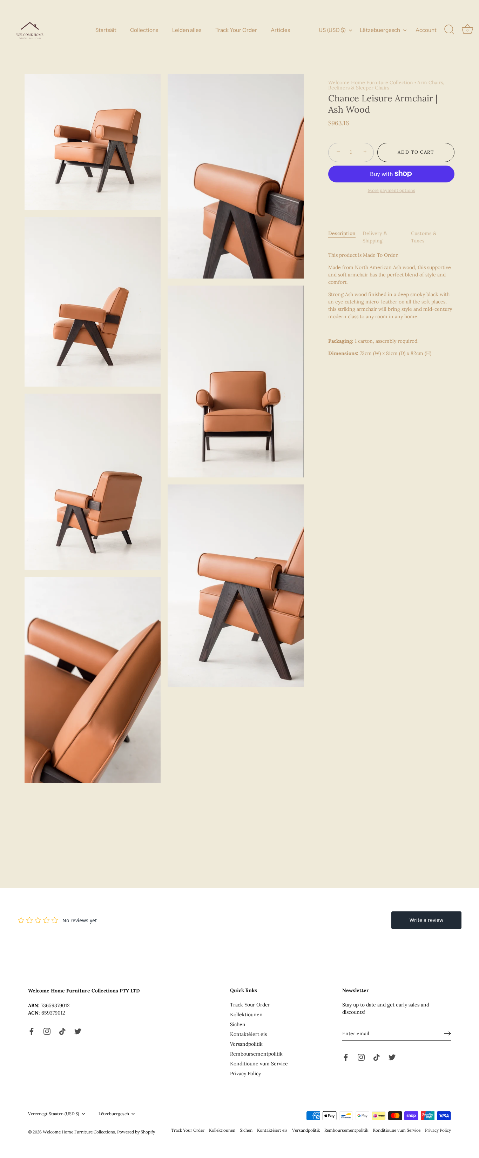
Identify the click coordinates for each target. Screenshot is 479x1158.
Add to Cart (416, 152)
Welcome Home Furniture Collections (79, 1131)
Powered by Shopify (136, 1131)
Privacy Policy (245, 1073)
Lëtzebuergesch (380, 30)
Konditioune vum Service (259, 1063)
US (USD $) (332, 30)
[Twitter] (77, 1031)
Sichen (237, 1024)
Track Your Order (236, 30)
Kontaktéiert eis (248, 1034)
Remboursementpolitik (256, 1054)
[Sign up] (447, 1033)
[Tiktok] (62, 1031)
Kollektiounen (246, 1014)
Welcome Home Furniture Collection (370, 82)
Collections (144, 30)
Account (426, 30)
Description (342, 233)
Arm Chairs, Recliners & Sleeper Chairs (386, 85)
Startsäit (105, 30)
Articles (280, 30)
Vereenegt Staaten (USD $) (53, 1113)
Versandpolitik (246, 1044)
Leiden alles (186, 30)
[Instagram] (46, 1031)
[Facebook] (31, 1031)
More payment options (391, 190)
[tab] (345, 237)
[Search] (449, 30)
